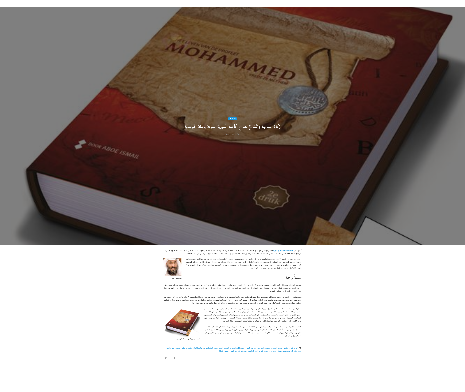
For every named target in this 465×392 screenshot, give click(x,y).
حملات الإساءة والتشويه (194, 348)
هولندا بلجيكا (223, 351)
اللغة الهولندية (235, 348)
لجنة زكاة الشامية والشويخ (283, 250)
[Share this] (173, 358)
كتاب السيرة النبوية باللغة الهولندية (260, 351)
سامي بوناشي (180, 348)
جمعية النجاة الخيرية (211, 348)
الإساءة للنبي (294, 348)
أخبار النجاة (233, 118)
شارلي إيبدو (277, 351)
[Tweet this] (166, 358)
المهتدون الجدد (224, 348)
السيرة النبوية (245, 348)
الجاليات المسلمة (271, 348)
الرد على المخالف (257, 348)
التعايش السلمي (283, 348)
